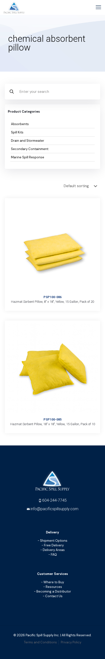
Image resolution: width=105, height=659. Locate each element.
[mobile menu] (98, 7)
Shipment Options (53, 541)
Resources (54, 587)
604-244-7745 (54, 500)
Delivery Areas (54, 550)
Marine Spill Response (27, 157)
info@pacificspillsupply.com (54, 509)
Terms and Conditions (40, 642)
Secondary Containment (29, 149)
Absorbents (20, 124)
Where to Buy (53, 582)
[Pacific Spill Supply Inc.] (14, 7)
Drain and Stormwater (27, 141)
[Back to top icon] (96, 651)
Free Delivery (54, 545)
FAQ (54, 554)
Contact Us (54, 596)
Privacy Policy (71, 642)
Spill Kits (17, 132)
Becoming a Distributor (53, 591)
